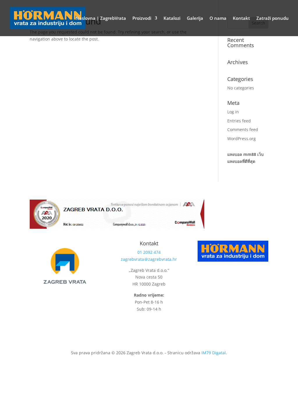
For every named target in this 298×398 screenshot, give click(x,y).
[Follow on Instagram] (157, 323)
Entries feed (239, 121)
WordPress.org (241, 138)
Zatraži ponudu (272, 18)
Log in (233, 112)
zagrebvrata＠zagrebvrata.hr (149, 259)
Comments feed (242, 129)
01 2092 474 (149, 252)
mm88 (249, 154)
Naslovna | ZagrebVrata (101, 18)
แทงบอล (234, 154)
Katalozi (172, 18)
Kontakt (241, 18)
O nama (218, 18)
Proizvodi (141, 18)
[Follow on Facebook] (145, 323)
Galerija (195, 18)
